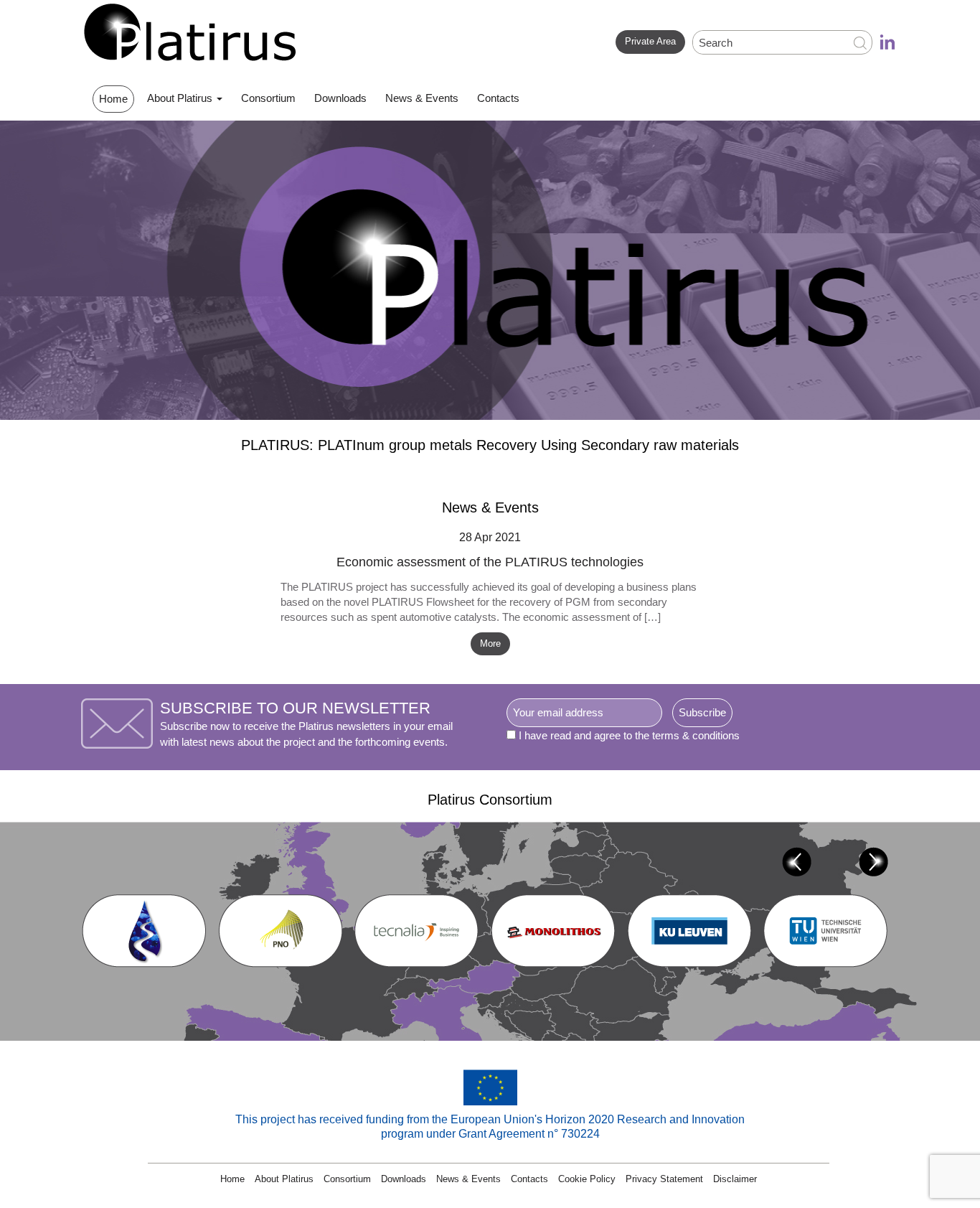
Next (873, 861)
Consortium (268, 98)
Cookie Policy (587, 1179)
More (490, 643)
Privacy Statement (664, 1179)
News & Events (421, 98)
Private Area (650, 41)
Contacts (498, 98)
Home (113, 99)
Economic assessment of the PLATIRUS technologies (490, 562)
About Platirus (181, 98)
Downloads (340, 98)
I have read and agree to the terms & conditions (629, 735)
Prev (796, 861)
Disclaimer (735, 1179)
